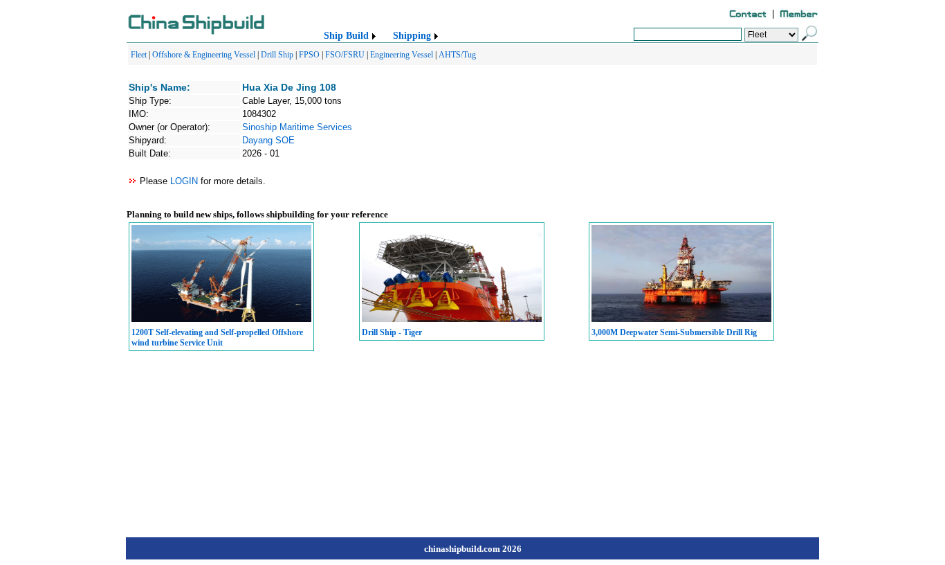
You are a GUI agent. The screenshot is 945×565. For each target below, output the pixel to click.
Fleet (139, 55)
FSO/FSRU (345, 55)
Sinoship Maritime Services (297, 127)
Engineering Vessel (401, 55)
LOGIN (184, 181)
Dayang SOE (268, 140)
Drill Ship (277, 55)
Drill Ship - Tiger (392, 332)
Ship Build (346, 35)
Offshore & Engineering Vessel (203, 55)
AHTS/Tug (457, 55)
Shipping (412, 35)
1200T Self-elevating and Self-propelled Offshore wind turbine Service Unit (217, 338)
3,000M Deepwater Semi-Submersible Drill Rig (674, 332)
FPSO (309, 55)
